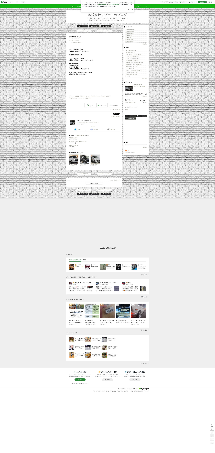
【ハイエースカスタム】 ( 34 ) (132, 56)
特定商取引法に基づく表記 (137, 391)
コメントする (95, 183)
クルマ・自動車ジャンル (130, 102)
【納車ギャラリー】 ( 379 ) (131, 66)
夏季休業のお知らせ (75, 36)
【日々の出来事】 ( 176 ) (130, 50)
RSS (128, 151)
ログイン (210, 2)
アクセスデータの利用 (123, 391)
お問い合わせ (106, 391)
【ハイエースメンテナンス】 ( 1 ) (132, 58)
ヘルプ (147, 391)
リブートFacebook (129, 31)
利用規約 (114, 391)
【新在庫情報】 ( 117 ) (130, 52)
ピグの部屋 (142, 86)
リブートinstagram (129, 33)
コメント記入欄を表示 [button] (115, 180)
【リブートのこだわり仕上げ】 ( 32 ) (133, 54)
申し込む (135, 379)
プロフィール (136, 86)
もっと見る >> (72, 148)
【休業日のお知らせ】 (74, 145)
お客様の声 (138, 6)
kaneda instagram (129, 39)
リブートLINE (128, 37)
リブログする (115, 105)
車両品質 (79, 6)
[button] (147, 5)
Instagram (112, 129)
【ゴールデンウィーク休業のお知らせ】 (78, 141)
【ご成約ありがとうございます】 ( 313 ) (134, 62)
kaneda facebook (129, 41)
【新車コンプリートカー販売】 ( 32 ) (133, 64)
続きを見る (144, 96)
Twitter (78, 129)
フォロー (81, 124)
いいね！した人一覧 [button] (115, 109)
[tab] (75, 260)
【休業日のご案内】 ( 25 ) (131, 74)
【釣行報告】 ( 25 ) (129, 68)
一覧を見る (144, 44)
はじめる (80, 379)
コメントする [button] (103, 105)
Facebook (95, 129)
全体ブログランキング (129, 100)
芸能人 (84, 259)
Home (72, 6)
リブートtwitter (128, 35)
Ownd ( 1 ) (127, 76)
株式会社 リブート (138, 84)
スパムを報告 (97, 391)
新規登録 (202, 2)
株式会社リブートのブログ (107, 15)
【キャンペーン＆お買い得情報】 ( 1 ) (133, 70)
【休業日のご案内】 (77, 42)
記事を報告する (116, 116)
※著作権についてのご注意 (130, 152)
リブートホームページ (130, 29)
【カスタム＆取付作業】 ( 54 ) (132, 60)
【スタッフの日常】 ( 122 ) (131, 72)
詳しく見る (107, 379)
